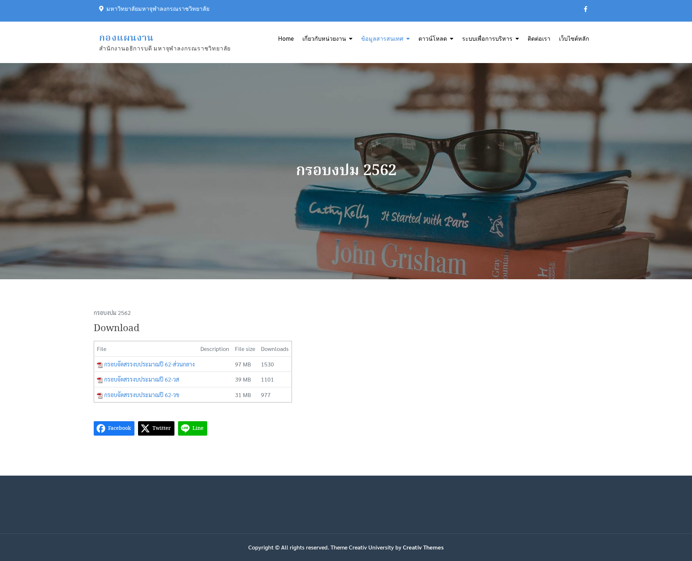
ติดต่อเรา (539, 38)
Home (286, 38)
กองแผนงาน (126, 38)
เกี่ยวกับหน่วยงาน (324, 38)
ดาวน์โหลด (432, 38)
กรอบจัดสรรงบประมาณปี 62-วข (141, 395)
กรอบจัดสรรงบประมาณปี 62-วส (141, 379)
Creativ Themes (423, 547)
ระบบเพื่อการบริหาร (487, 38)
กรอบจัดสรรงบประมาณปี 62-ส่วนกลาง (149, 364)
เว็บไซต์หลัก (574, 38)
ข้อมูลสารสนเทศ (382, 38)
